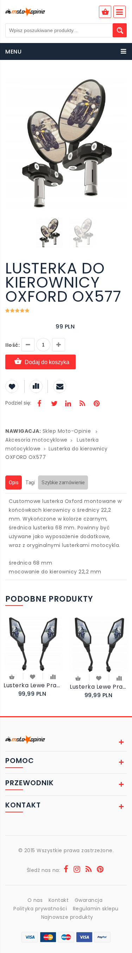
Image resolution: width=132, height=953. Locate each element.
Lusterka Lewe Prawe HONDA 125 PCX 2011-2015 (33, 685)
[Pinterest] (96, 404)
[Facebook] (39, 404)
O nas (35, 900)
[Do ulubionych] (33, 676)
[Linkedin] (68, 404)
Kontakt (59, 900)
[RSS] (82, 404)
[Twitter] (54, 404)
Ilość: (12, 345)
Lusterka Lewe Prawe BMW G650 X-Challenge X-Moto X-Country (99, 687)
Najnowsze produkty (67, 917)
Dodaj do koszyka (47, 362)
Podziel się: (18, 402)
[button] (120, 80)
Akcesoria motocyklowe (36, 439)
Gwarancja (89, 900)
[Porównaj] (53, 676)
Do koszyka (12, 678)
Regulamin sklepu (96, 908)
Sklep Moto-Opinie (67, 431)
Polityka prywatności (40, 908)
